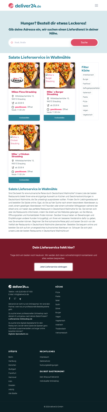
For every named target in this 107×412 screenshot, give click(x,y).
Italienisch (87, 93)
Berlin (10, 357)
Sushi (57, 304)
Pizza (85, 101)
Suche (84, 42)
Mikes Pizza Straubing (24, 91)
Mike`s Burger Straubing (55, 93)
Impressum (44, 357)
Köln (10, 381)
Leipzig (11, 389)
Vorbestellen (24, 118)
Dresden (11, 385)
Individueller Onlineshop (49, 381)
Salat (57, 300)
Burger (85, 79)
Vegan (85, 110)
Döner (57, 308)
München (12, 365)
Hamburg (12, 361)
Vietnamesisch (61, 333)
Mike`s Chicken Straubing (20, 155)
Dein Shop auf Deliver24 (49, 377)
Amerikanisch (88, 75)
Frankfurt (12, 373)
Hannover (12, 377)
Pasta (85, 97)
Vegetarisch (88, 115)
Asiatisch (59, 325)
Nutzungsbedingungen (49, 365)
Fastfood (86, 84)
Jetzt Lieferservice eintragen (53, 267)
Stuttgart (12, 369)
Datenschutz (45, 361)
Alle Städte (12, 393)
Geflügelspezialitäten (91, 88)
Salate (85, 106)
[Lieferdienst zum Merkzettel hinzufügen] (36, 66)
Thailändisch (60, 329)
